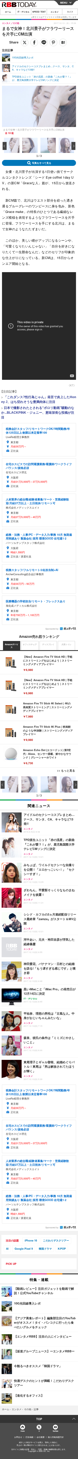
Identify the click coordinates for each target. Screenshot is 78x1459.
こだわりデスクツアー (56, 1240)
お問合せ (18, 1437)
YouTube (55, 1431)
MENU (63, 2)
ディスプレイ (48, 644)
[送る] (44, 42)
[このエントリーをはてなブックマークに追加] (63, 42)
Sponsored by (51, 628)
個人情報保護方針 (56, 1437)
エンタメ (55, 12)
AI (7, 1248)
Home (22, 1431)
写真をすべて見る (41, 163)
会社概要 (41, 1437)
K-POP (62, 1248)
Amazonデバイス (11, 646)
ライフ (70, 12)
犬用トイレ (66, 644)
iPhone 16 (31, 1240)
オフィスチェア (30, 644)
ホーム (8, 12)
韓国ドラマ (45, 1248)
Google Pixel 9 (24, 1248)
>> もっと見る (66, 770)
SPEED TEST (39, 12)
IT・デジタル (23, 12)
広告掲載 (29, 1437)
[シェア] (34, 42)
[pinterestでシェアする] (53, 42)
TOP (39, 1419)
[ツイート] (24, 42)
